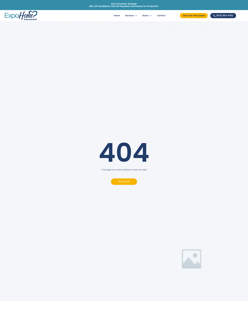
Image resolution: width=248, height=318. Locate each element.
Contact (161, 15)
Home (117, 15)
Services (129, 15)
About (145, 15)
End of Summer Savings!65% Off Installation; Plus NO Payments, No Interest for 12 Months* (124, 5)
